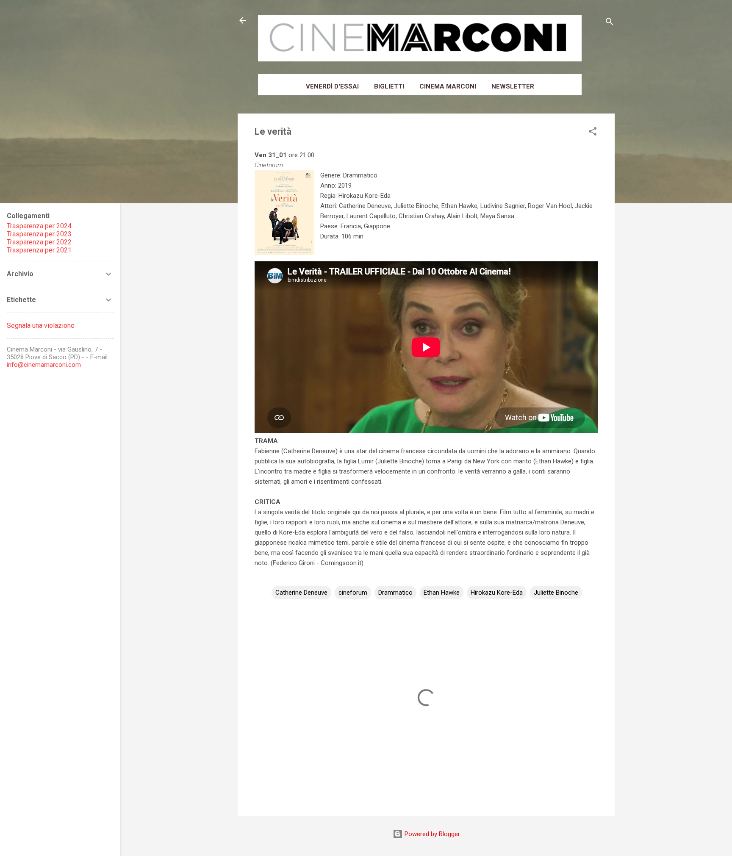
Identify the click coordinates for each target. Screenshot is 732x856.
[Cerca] (609, 23)
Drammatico (395, 592)
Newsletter (512, 86)
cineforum (352, 592)
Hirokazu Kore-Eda (497, 592)
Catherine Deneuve (301, 592)
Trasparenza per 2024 (39, 226)
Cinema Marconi (447, 86)
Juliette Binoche (556, 592)
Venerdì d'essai (332, 86)
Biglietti (389, 86)
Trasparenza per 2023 (39, 234)
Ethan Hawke (442, 592)
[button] (593, 132)
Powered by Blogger (431, 834)
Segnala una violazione (41, 325)
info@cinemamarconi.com (44, 364)
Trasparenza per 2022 (39, 242)
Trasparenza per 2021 (39, 250)
